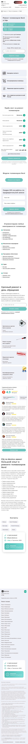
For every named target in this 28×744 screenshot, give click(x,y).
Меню (25, 591)
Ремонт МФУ (4, 627)
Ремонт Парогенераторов (6, 621)
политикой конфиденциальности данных (14, 213)
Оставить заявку (14, 308)
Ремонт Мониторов (5, 629)
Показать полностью (14, 158)
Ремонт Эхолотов (5, 640)
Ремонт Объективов (5, 625)
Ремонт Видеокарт (5, 655)
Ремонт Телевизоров (5, 604)
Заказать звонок (14, 209)
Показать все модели (14, 179)
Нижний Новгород (15, 525)
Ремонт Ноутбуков (5, 613)
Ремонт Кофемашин (5, 606)
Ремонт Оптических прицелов (7, 644)
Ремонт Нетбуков (5, 615)
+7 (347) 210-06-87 (22, 5)
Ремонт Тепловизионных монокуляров (9, 653)
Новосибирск (5, 529)
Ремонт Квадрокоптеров (6, 642)
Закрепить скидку (14, 55)
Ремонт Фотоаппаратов (6, 619)
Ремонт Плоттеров (5, 636)
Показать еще (14, 450)
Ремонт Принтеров (5, 617)
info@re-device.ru (12, 538)
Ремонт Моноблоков (5, 646)
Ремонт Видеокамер (5, 634)
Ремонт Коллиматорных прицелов (8, 648)
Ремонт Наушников (5, 650)
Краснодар (5, 525)
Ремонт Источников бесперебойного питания (11, 638)
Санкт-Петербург (13, 521)
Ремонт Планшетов (5, 632)
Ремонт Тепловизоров (6, 657)
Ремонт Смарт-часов (5, 623)
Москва (4, 521)
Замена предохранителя (8, 145)
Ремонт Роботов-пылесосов (7, 608)
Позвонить (18, 2)
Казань (13, 529)
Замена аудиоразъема (8, 126)
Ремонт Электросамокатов (7, 610)
